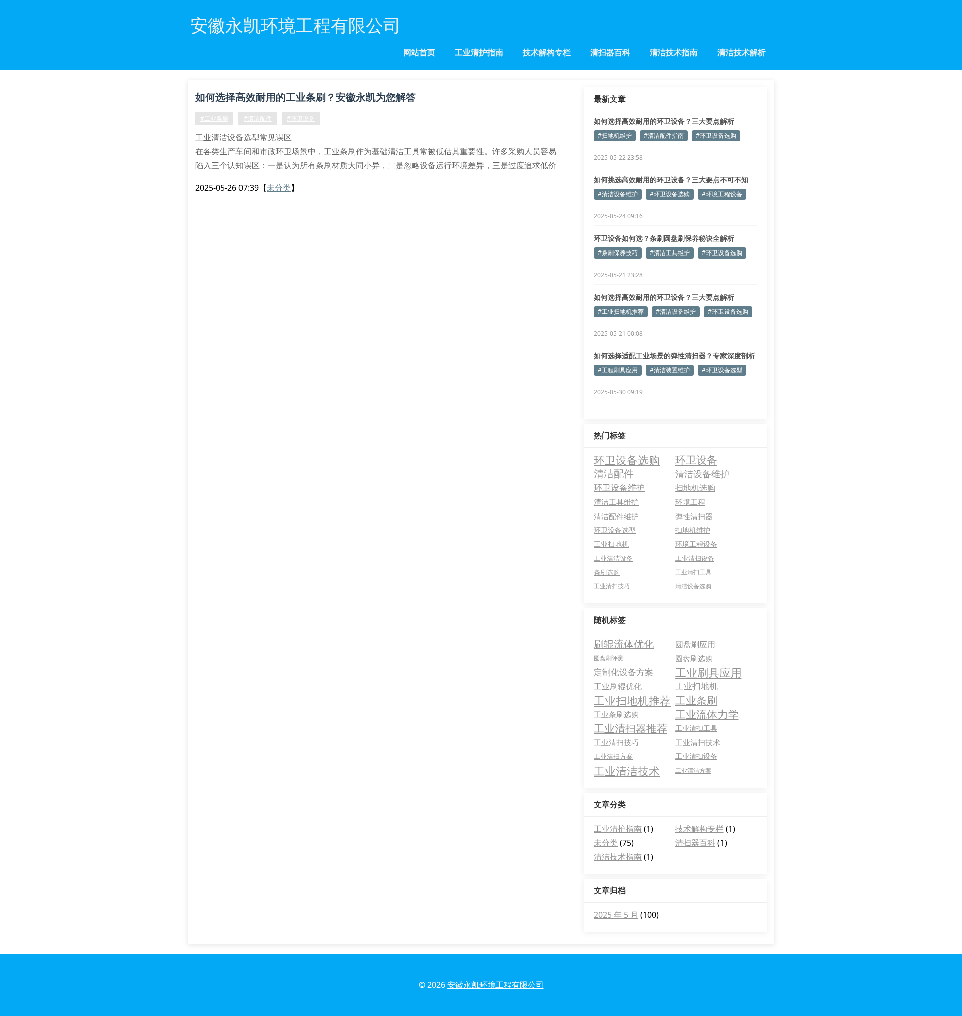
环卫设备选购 (627, 460)
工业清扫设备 (694, 558)
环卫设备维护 (619, 487)
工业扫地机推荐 (632, 700)
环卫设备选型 (615, 530)
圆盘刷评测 (609, 658)
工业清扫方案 (613, 756)
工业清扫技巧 (612, 586)
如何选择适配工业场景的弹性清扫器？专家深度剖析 (674, 355)
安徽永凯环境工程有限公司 (495, 984)
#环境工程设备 (722, 194)
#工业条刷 (214, 118)
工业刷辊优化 (618, 686)
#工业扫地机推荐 (621, 311)
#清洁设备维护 (618, 194)
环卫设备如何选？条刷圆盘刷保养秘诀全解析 (664, 238)
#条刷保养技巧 (618, 252)
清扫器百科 (610, 52)
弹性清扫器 (694, 516)
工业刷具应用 (708, 672)
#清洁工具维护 (670, 252)
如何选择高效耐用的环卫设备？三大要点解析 (664, 121)
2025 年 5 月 (616, 914)
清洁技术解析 (741, 52)
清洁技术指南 (674, 52)
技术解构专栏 (547, 52)
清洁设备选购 (693, 586)
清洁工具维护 (616, 502)
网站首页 (419, 52)
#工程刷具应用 (618, 370)
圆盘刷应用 (695, 644)
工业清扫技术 (697, 742)
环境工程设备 (696, 544)
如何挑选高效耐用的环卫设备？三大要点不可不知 (671, 179)
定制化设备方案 (623, 672)
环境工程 (690, 502)
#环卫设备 (301, 118)
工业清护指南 (479, 52)
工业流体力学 (707, 714)
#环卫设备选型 (722, 370)
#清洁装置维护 (670, 370)
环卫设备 (696, 460)
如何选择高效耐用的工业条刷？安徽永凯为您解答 (305, 97)
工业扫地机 (611, 544)
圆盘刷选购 (694, 658)
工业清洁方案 (693, 770)
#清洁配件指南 (664, 135)
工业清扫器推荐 (630, 728)
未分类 (279, 187)
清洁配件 (614, 473)
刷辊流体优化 (624, 644)
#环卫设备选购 (716, 135)
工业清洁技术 (627, 771)
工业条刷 (696, 700)
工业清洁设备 (613, 558)
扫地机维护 (692, 530)
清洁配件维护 (616, 516)
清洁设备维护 (702, 473)
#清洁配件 (258, 118)
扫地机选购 (695, 487)
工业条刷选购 (616, 714)
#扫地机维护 (615, 135)
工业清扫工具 (693, 572)
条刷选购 (607, 572)
